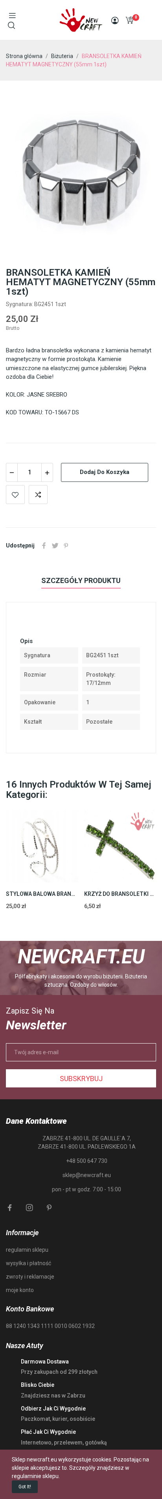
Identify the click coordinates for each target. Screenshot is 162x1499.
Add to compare (38, 494)
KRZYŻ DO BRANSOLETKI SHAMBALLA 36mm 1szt (120, 894)
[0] (129, 20)
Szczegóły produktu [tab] (81, 580)
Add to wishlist (15, 494)
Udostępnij (44, 545)
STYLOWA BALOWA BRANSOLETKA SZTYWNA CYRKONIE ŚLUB (42, 894)
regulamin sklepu (27, 1250)
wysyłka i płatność (28, 1263)
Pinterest (66, 545)
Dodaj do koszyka (104, 472)
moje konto (20, 1290)
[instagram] (29, 1208)
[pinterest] (49, 1208)
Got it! (24, 1487)
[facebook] (10, 1208)
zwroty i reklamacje (30, 1276)
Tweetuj (55, 545)
